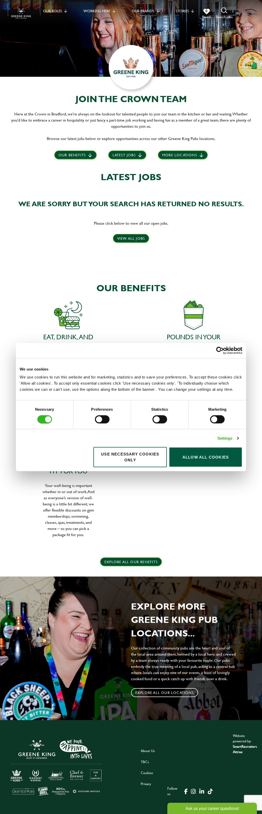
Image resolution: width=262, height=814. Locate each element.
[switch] (102, 419)
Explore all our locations (164, 692)
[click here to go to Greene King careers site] (56, 767)
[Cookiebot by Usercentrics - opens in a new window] (220, 350)
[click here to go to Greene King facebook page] (186, 791)
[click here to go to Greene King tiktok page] (210, 791)
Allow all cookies (205, 457)
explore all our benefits (131, 562)
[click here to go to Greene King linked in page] (201, 791)
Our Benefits (72, 155)
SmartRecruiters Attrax (245, 749)
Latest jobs (124, 155)
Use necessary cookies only (130, 457)
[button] (224, 13)
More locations (179, 155)
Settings (225, 438)
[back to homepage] (21, 13)
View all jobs (131, 238)
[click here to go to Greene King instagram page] (193, 791)
